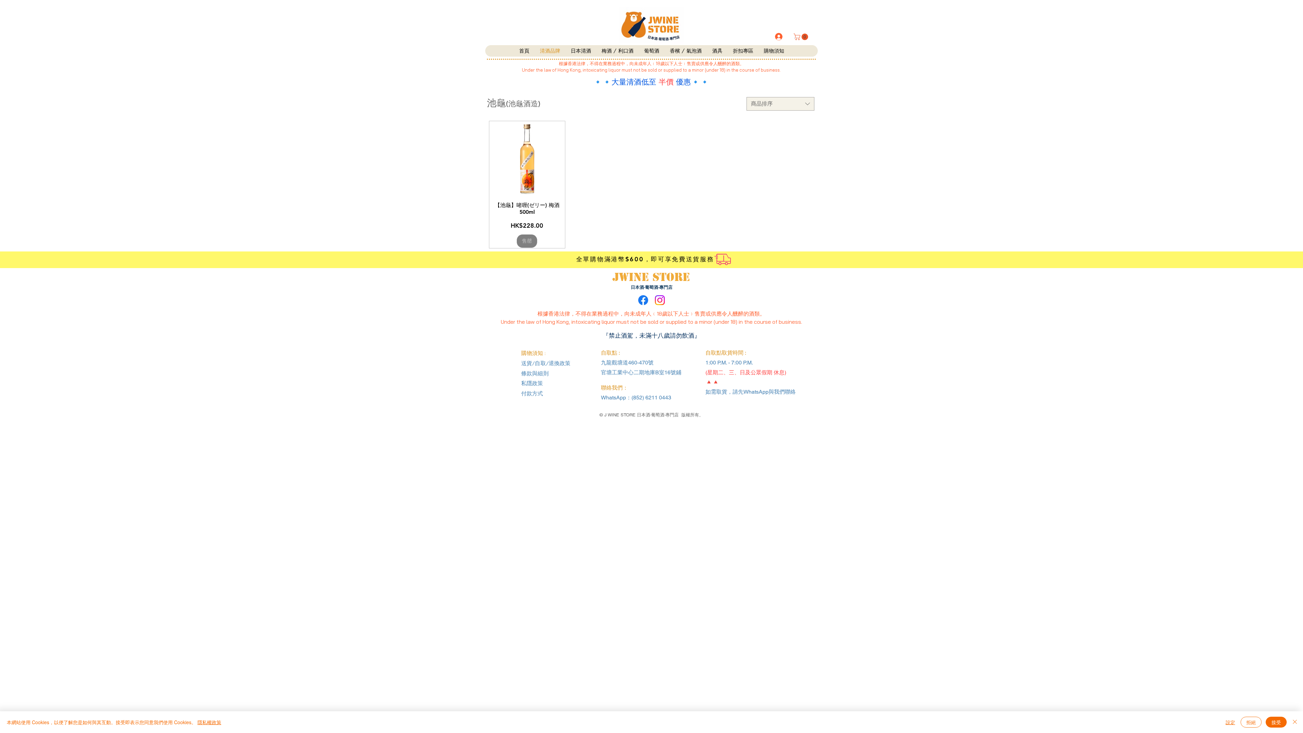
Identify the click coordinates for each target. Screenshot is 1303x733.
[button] (802, 37)
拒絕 (1251, 722)
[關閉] (1295, 722)
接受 (1276, 722)
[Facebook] (643, 300)
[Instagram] (659, 300)
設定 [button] (1230, 722)
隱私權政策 (209, 722)
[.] (778, 36)
